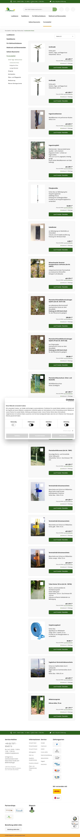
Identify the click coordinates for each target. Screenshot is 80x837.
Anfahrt (42, 749)
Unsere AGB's (44, 752)
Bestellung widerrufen (13, 829)
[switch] (31, 425)
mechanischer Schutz (14, 62)
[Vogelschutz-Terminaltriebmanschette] (51, 673)
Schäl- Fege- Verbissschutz (15, 59)
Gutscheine (44, 764)
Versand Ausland (33, 746)
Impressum (43, 746)
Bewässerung (11, 80)
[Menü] (77, 817)
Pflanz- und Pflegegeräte (14, 77)
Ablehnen (17, 435)
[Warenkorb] (67, 9)
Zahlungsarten (32, 752)
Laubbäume (10, 35)
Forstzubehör (11, 56)
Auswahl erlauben (40, 435)
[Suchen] (55, 9)
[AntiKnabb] (51, 56)
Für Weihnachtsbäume (14, 43)
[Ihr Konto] (73, 9)
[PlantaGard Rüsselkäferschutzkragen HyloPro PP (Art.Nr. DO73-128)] (51, 351)
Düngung (10, 71)
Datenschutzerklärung (46, 755)
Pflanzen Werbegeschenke (15, 83)
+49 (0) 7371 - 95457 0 (11, 745)
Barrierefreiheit (44, 758)
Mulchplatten (11, 74)
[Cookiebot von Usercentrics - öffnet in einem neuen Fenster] (67, 400)
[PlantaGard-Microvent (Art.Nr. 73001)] (51, 460)
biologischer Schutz (14, 65)
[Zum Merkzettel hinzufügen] (41, 46)
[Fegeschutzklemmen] (51, 122)
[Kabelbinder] (51, 237)
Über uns (31, 755)
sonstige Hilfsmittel (14, 68)
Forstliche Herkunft (33, 763)
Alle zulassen (62, 435)
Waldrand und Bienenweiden (16, 47)
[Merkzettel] (61, 9)
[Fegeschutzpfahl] (51, 159)
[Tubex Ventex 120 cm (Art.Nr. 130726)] (51, 597)
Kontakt (43, 743)
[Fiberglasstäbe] (51, 200)
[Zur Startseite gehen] (13, 9)
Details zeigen (67, 430)
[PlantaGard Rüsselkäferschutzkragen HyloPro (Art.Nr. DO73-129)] (51, 312)
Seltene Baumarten (13, 52)
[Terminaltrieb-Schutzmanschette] (51, 496)
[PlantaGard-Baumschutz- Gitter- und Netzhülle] (51, 388)
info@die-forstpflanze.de (12, 753)
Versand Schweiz (33, 749)
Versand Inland (32, 743)
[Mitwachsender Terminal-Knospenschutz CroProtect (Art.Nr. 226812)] (51, 274)
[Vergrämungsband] (51, 636)
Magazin (43, 761)
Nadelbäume (11, 39)
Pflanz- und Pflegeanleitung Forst (32, 768)
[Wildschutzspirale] (51, 707)
